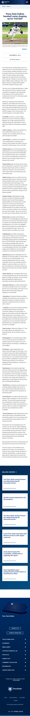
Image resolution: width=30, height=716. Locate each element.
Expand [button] (24, 49)
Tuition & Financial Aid (9, 651)
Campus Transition (15, 633)
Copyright (15, 700)
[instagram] (19, 623)
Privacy (5, 697)
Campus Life (6, 658)
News (8, 6)
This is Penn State (8, 639)
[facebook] (11, 623)
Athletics (5, 654)
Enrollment (6, 647)
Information (6, 666)
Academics (5, 643)
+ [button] (25, 639)
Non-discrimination (13, 697)
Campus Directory (8, 670)
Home (3, 6)
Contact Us (15, 628)
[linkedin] (15, 623)
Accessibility (22, 697)
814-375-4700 (16, 680)
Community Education (9, 662)
